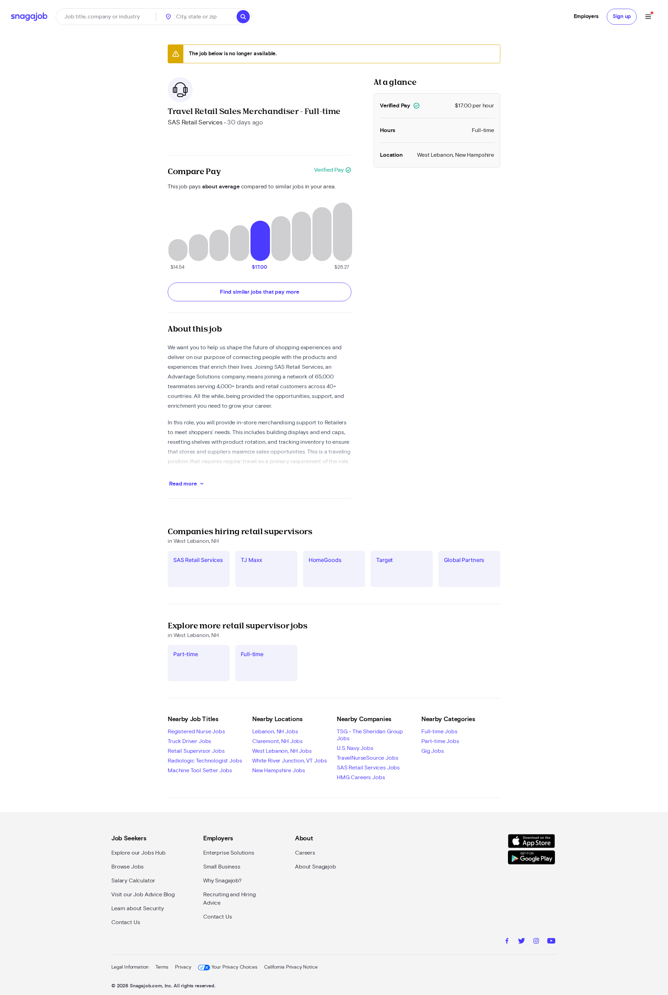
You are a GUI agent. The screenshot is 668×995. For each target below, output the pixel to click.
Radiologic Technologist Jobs (205, 761)
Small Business (221, 867)
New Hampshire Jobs (278, 770)
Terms (162, 967)
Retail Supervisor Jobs (196, 751)
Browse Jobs (127, 867)
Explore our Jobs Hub (138, 853)
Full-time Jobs (439, 731)
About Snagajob (315, 867)
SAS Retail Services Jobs (368, 767)
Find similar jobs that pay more (259, 292)
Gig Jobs (432, 751)
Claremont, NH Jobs (277, 741)
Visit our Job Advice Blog (143, 894)
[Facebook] (507, 942)
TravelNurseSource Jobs (367, 758)
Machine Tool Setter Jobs (200, 770)
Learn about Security (137, 908)
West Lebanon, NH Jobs (282, 751)
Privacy (183, 967)
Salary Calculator (133, 880)
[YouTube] (551, 942)
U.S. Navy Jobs (355, 748)
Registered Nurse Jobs (196, 731)
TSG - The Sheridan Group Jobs (370, 735)
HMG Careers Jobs (361, 777)
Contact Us (125, 922)
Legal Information (130, 967)
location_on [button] (168, 16)
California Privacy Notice (290, 967)
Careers (305, 853)
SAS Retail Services (195, 123)
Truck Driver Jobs (189, 741)
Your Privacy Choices (234, 967)
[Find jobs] (243, 16)
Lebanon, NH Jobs (275, 731)
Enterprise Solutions (228, 853)
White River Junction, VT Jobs (289, 761)
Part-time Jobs (440, 741)
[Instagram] (536, 942)
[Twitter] (521, 942)
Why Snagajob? (222, 880)
